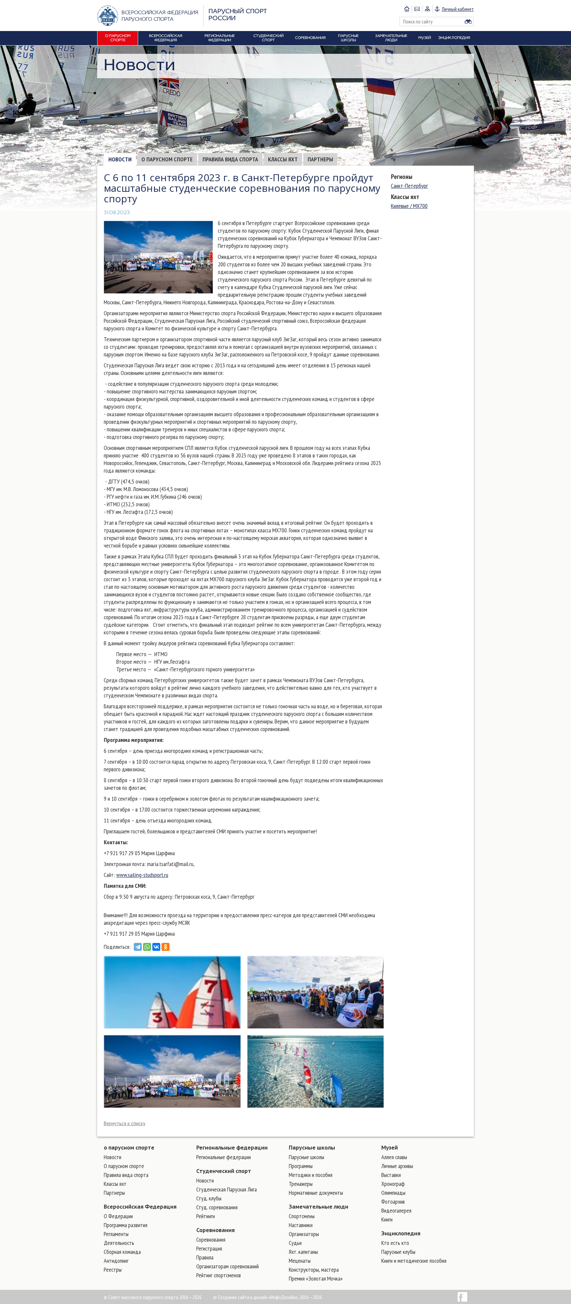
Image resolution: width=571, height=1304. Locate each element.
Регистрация (209, 1248)
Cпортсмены (302, 1216)
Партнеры (320, 159)
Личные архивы (397, 1166)
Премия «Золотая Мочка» (316, 1278)
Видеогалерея (396, 1210)
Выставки (391, 1175)
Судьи (295, 1243)
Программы (301, 1166)
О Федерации (118, 1216)
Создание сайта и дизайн (243, 1297)
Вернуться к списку (124, 1123)
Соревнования (215, 1230)
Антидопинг (116, 1260)
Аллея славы (394, 1157)
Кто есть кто (395, 1243)
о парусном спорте (129, 1147)
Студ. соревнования (217, 1207)
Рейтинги (205, 1216)
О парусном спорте (167, 159)
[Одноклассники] (166, 947)
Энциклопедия (400, 1233)
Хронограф (393, 1183)
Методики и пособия (310, 1175)
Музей (389, 1147)
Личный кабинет (458, 9)
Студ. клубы (208, 1198)
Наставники (301, 1225)
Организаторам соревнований (227, 1266)
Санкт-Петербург (409, 185)
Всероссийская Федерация (140, 1206)
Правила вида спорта (230, 159)
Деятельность (119, 1243)
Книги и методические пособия (413, 1260)
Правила (204, 1257)
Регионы (401, 176)
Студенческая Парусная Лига (226, 1189)
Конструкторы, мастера (314, 1269)
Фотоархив (393, 1201)
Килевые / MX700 (409, 206)
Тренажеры (301, 1183)
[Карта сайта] (427, 9)
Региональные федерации (232, 1147)
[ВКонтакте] (156, 947)
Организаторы (304, 1234)
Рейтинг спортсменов (218, 1275)
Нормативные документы (316, 1192)
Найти (468, 21)
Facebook (462, 1297)
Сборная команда (122, 1251)
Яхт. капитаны (303, 1251)
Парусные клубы (398, 1251)
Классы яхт (283, 159)
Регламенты (116, 1234)
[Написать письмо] (417, 9)
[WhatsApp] (147, 947)
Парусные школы (312, 1147)
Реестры (113, 1269)
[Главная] (407, 9)
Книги (387, 1219)
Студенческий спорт (223, 1171)
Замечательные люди (318, 1206)
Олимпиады (393, 1192)
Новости (120, 159)
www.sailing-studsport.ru (142, 875)
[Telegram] (138, 947)
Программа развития (125, 1225)
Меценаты (300, 1260)
